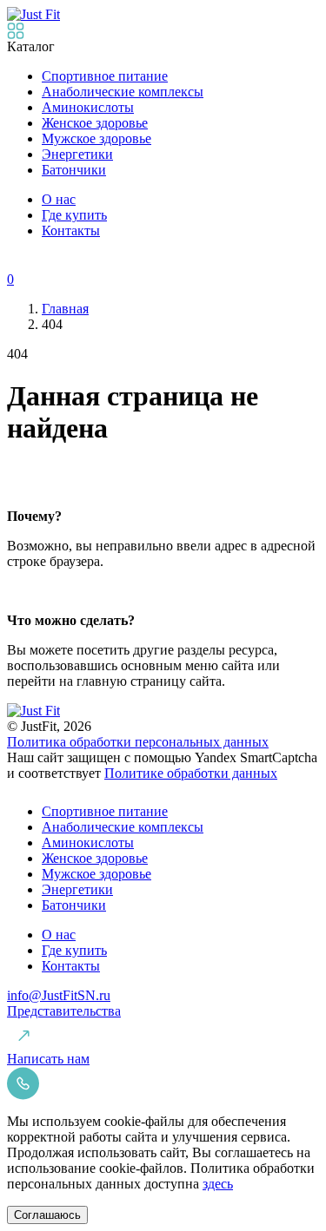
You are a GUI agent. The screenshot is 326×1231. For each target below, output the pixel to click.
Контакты (71, 230)
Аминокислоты (88, 107)
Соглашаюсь (47, 1214)
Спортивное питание (105, 76)
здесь (218, 1183)
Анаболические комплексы (122, 91)
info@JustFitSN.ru (58, 995)
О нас (59, 199)
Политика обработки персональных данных (138, 741)
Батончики (74, 169)
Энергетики (77, 154)
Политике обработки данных (190, 773)
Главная (65, 308)
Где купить (74, 214)
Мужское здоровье (96, 138)
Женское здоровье (95, 122)
